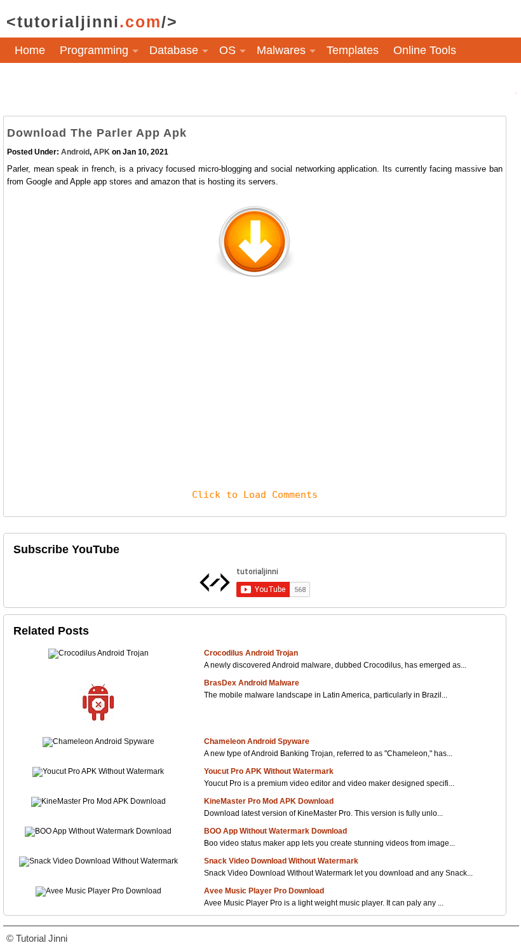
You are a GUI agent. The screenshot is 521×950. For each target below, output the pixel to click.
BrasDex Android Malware (251, 682)
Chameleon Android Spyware (256, 741)
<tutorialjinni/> (92, 22)
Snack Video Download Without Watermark (281, 861)
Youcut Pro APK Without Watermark (269, 771)
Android (75, 152)
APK (101, 152)
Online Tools (424, 50)
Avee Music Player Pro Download (264, 890)
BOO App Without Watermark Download (275, 831)
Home (30, 50)
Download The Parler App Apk (97, 133)
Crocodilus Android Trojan (251, 653)
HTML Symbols (53, 82)
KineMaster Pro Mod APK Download (269, 801)
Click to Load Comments (255, 494)
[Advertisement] (255, 371)
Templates (353, 50)
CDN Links (134, 82)
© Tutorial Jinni (36, 938)
